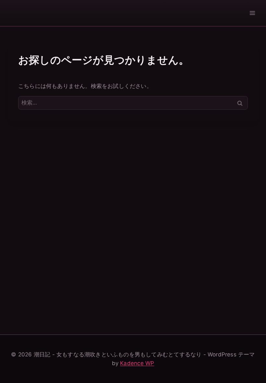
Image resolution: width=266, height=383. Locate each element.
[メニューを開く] (252, 13)
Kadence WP (137, 363)
